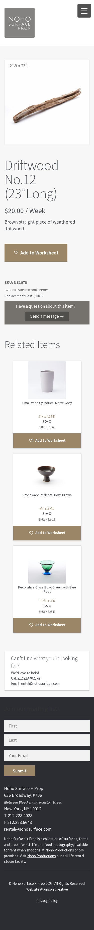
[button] (36, 253)
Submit (20, 771)
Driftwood (28, 290)
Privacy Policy (47, 900)
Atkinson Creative (54, 889)
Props (44, 290)
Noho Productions (41, 855)
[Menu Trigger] (84, 11)
